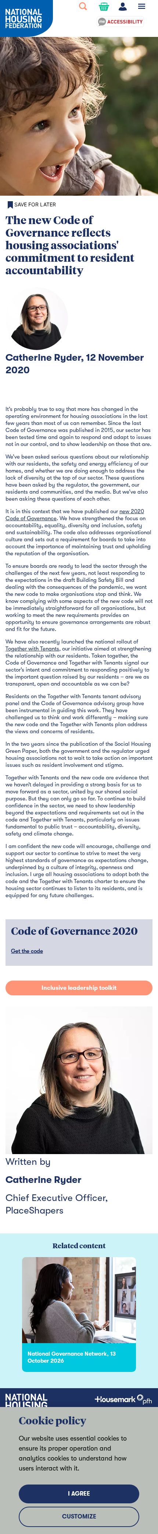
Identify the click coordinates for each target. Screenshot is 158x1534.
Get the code (27, 951)
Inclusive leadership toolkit (79, 988)
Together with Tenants (32, 648)
